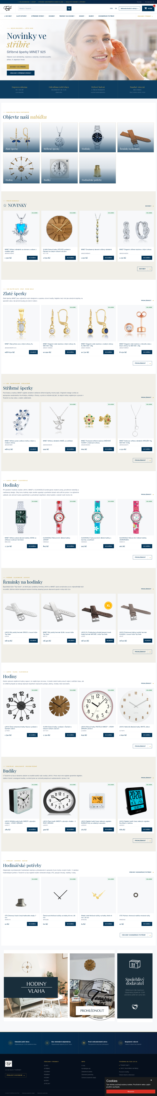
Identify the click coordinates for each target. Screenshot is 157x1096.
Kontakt (139, 2)
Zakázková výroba (86, 1072)
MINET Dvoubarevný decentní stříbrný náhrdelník (96, 249)
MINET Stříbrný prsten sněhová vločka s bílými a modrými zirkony (20, 442)
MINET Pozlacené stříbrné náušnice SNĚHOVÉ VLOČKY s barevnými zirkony (96, 442)
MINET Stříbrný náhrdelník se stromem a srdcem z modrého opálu (21, 250)
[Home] (9, 8)
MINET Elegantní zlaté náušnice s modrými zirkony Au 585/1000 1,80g (97, 345)
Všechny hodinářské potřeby (141, 872)
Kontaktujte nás (149, 2)
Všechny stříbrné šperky (20, 73)
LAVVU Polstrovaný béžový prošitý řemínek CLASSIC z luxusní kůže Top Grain (133, 633)
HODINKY (47, 1072)
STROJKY (47, 1083)
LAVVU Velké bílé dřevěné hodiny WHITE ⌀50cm (134, 727)
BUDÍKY (46, 1080)
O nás (83, 1065)
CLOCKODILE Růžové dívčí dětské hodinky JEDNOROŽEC (133, 539)
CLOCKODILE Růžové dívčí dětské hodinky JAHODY (56, 539)
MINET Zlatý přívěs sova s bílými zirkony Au (19, 344)
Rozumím (131, 1091)
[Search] (69, 8)
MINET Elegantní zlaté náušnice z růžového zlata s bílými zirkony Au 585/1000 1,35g (135, 345)
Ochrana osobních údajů (88, 1077)
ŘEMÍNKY (47, 1075)
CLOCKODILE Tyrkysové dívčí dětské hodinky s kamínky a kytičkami (96, 539)
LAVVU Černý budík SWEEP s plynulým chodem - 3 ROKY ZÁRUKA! (59, 822)
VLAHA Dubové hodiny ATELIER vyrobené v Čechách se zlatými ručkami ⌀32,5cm (57, 250)
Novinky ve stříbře (18, 67)
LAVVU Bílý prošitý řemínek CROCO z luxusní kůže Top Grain (21, 633)
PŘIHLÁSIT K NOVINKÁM (14, 1075)
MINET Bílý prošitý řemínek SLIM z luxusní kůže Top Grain (58, 633)
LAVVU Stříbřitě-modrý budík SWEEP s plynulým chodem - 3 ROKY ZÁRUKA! (20, 822)
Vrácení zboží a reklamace (126, 1075)
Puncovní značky (124, 1072)
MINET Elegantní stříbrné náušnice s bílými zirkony (135, 249)
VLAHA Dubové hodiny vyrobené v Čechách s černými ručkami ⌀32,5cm (57, 728)
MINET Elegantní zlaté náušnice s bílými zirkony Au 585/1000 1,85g (59, 345)
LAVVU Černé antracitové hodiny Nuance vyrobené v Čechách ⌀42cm (21, 728)
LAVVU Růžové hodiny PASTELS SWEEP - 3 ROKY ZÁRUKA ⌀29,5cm (97, 728)
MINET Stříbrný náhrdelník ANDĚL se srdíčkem (58, 441)
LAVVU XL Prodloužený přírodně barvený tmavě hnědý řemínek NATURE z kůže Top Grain (96, 633)
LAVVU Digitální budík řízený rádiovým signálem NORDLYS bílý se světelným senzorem (96, 822)
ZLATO (46, 1065)
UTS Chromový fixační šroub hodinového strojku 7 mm (20, 916)
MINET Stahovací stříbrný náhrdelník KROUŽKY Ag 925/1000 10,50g (135, 442)
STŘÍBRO (47, 1068)
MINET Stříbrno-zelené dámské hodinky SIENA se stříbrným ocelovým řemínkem (20, 539)
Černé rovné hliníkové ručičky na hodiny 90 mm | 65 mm (59, 916)
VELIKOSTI (33, 352)
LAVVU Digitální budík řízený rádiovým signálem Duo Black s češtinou (134, 822)
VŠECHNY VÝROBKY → (145, 16)
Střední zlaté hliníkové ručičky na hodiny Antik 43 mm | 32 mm (96, 916)
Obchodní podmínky (87, 1075)
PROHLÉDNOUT (147, 300)
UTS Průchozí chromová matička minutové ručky (134, 916)
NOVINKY (149, 206)
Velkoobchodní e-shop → (129, 8)
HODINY (46, 1077)
